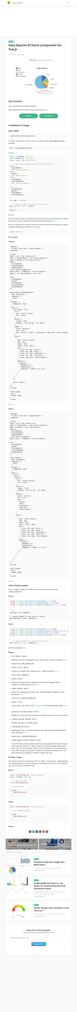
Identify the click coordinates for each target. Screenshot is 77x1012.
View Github (48, 116)
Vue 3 (12, 153)
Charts (11, 41)
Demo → (11, 404)
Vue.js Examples (17, 3)
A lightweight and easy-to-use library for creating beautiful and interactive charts (49, 886)
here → (54, 221)
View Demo (28, 116)
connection (39, 705)
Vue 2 (12, 215)
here (24, 648)
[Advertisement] (39, 21)
